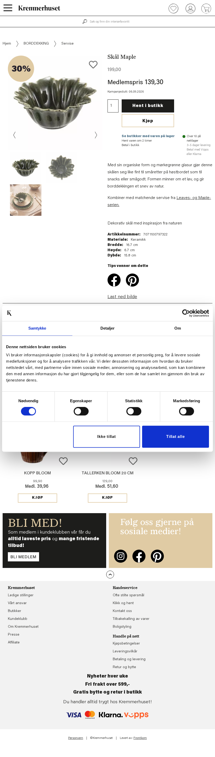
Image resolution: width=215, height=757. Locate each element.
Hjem (7, 44)
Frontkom (140, 738)
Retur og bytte (124, 667)
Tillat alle (175, 436)
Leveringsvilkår (125, 651)
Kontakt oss (122, 611)
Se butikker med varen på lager (148, 136)
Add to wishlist (63, 461)
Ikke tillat (106, 436)
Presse (13, 635)
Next (95, 135)
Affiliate (14, 643)
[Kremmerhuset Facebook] (139, 556)
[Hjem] (39, 8)
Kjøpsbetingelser (126, 644)
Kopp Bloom (37, 473)
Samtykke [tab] (37, 328)
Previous (14, 135)
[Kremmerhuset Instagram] (120, 556)
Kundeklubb (17, 619)
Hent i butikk (147, 106)
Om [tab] (177, 328)
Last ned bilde (122, 297)
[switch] (81, 411)
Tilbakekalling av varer (131, 619)
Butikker (14, 611)
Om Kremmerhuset (23, 627)
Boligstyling (122, 627)
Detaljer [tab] (107, 328)
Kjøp (147, 121)
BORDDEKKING (36, 44)
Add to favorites (93, 64)
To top (110, 574)
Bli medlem (23, 557)
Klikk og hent (123, 603)
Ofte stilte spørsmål (128, 595)
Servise (67, 44)
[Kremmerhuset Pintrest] (157, 556)
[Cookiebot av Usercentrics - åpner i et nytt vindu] (186, 313)
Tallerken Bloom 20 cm (107, 473)
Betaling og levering (129, 659)
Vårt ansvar (17, 603)
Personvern (75, 738)
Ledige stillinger (21, 595)
